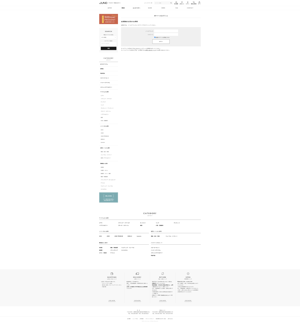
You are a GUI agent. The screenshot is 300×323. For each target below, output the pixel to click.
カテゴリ (110, 8)
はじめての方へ (136, 8)
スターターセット (104, 78)
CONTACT (190, 8)
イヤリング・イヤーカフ (106, 98)
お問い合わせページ (150, 50)
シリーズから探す (104, 126)
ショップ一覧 (135, 318)
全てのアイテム (104, 64)
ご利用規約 (141, 318)
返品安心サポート (165, 295)
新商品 (102, 68)
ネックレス (103, 101)
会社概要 (129, 318)
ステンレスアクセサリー (106, 87)
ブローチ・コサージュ (106, 111)
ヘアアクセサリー (105, 114)
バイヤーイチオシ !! (156, 242)
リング (102, 105)
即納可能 (102, 73)
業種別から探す (104, 163)
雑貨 (102, 117)
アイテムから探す (104, 91)
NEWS (163, 8)
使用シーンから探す (105, 148)
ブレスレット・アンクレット (107, 108)
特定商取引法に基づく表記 (161, 318)
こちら (136, 48)
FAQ (176, 8)
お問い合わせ (170, 318)
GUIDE (150, 8)
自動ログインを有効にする (162, 37)
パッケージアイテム (105, 82)
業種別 (123, 8)
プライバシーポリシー (150, 318)
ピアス (102, 95)
